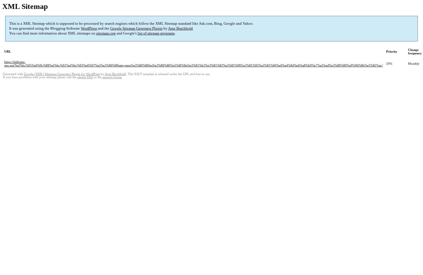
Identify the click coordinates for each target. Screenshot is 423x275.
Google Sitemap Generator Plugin (136, 28)
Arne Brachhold (180, 28)
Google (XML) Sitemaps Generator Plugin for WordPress (62, 74)
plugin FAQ (85, 77)
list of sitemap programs (156, 33)
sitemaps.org (106, 33)
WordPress (89, 28)
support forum (112, 77)
